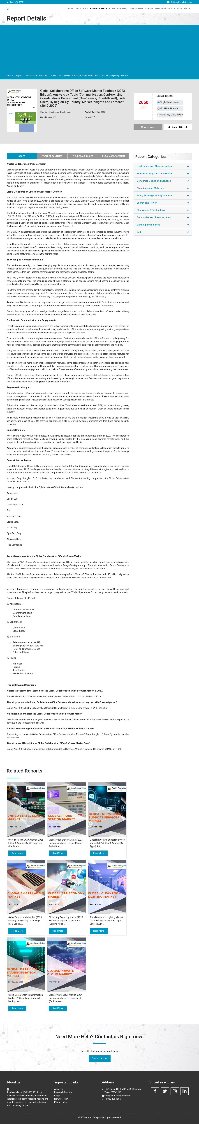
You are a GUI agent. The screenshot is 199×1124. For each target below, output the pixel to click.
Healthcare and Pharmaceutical (154, 166)
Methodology (119, 8)
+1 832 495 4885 (15, 2)
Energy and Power (147, 202)
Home (70, 8)
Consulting (136, 8)
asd (139, 232)
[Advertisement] (99, 49)
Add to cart (149, 127)
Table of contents (52, 156)
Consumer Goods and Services (154, 180)
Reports (19, 75)
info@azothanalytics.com (180, 2)
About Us (58, 1089)
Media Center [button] (162, 8)
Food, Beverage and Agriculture (154, 195)
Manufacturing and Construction (155, 173)
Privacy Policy (61, 1102)
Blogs (57, 1095)
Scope (22, 156)
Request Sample (180, 127)
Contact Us (180, 8)
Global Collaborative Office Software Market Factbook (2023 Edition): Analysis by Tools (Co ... (90, 75)
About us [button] (81, 8)
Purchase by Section (113, 156)
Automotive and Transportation (154, 217)
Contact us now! (99, 1058)
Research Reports (100, 8)
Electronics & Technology (37, 75)
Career (149, 8)
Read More (17, 853)
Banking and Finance (148, 224)
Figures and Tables (83, 156)
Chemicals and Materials (150, 188)
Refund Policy (61, 1099)
